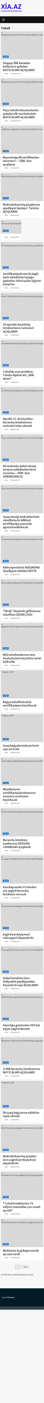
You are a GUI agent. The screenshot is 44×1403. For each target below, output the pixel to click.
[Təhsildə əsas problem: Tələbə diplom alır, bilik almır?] (22, 354)
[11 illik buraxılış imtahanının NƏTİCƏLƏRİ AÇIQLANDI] (22, 1051)
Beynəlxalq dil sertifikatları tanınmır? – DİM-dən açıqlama (21, 161)
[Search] (40, 19)
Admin (6, 73)
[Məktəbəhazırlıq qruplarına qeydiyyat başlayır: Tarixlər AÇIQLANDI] (22, 187)
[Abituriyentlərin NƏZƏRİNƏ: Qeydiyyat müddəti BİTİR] (22, 550)
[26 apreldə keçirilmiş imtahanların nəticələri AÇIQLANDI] (22, 307)
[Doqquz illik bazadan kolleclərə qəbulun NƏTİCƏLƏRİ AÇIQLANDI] (22, 45)
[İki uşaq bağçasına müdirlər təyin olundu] (22, 1095)
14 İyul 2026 (15, 168)
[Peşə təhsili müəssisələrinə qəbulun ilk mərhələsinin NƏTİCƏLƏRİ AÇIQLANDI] (22, 92)
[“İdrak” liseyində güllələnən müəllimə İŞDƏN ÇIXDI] (22, 593)
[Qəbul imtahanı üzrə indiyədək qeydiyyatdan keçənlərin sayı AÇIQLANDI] (22, 960)
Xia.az (11, 7)
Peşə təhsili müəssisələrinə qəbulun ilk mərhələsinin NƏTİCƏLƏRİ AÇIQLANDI (21, 114)
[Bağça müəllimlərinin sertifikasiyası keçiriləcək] (22, 684)
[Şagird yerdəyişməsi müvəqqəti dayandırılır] (22, 917)
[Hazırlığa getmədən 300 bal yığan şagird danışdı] (22, 1007)
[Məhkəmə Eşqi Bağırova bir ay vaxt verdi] (22, 1233)
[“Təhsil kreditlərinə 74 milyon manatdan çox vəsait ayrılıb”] (22, 1186)
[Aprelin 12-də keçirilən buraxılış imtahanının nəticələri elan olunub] (22, 401)
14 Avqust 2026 (16, 74)
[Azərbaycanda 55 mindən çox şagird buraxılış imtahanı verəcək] (22, 869)
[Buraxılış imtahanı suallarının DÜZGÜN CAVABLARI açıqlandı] (22, 822)
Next (26, 1267)
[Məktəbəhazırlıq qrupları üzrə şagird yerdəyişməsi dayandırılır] (22, 1138)
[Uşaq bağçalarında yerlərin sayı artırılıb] (22, 728)
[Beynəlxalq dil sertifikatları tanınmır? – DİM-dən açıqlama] (22, 140)
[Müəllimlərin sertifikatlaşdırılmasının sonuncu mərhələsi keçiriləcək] (22, 772)
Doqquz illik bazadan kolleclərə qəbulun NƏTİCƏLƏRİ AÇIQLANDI (19, 66)
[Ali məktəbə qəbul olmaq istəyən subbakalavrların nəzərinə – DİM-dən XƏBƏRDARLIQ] (22, 448)
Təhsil (6, 56)
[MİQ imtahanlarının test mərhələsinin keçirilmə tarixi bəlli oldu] (22, 637)
